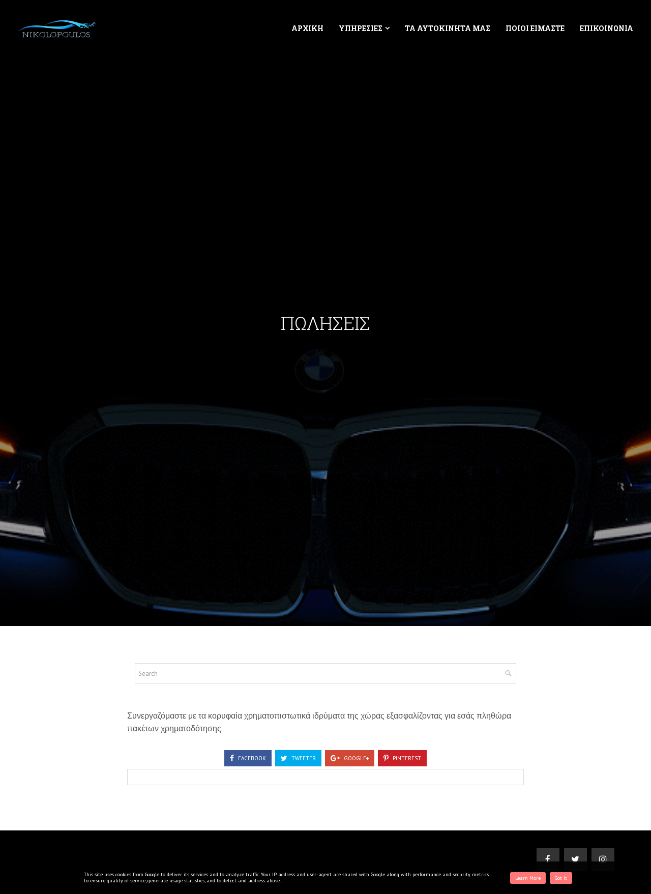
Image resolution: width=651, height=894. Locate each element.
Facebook (251, 758)
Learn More (528, 878)
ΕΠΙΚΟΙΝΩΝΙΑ (606, 28)
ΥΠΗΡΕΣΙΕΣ (360, 28)
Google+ (355, 758)
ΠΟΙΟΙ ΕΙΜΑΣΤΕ (535, 28)
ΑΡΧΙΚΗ (307, 28)
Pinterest (406, 758)
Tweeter (303, 758)
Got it (561, 878)
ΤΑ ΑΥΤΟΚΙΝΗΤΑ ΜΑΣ (447, 28)
